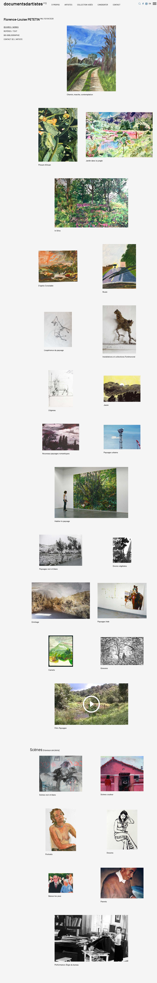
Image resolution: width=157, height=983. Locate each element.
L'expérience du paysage (54, 350)
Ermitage (35, 622)
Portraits (48, 854)
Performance (66, 965)
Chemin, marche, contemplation (80, 94)
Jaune (106, 405)
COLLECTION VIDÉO (85, 5)
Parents (104, 902)
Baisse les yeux (54, 896)
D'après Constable (45, 286)
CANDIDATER (103, 5)
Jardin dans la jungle (94, 161)
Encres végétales (120, 566)
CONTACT (116, 5)
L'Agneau (52, 410)
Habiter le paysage (62, 521)
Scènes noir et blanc (47, 795)
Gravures (104, 668)
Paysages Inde (103, 622)
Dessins (110, 853)
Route (105, 292)
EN (150, 4)
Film (60, 728)
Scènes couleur (107, 794)
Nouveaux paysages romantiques (56, 454)
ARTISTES (68, 5)
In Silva (57, 231)
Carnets (51, 670)
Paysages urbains (111, 452)
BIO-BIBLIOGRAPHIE (12, 35)
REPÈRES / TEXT (10, 31)
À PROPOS (56, 5)
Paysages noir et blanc (48, 569)
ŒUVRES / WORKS (11, 27)
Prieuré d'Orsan (44, 165)
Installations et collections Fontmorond (119, 357)
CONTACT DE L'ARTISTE (13, 39)
